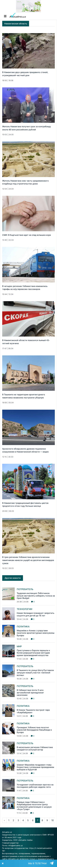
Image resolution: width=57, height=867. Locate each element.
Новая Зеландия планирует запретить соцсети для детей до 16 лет (35, 614)
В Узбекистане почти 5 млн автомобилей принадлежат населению (30, 692)
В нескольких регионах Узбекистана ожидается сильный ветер (35, 748)
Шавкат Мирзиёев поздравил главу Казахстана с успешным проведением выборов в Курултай (35, 767)
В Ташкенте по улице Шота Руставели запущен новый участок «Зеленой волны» (35, 672)
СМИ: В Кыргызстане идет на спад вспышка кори (26, 235)
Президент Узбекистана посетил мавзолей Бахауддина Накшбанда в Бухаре (34, 729)
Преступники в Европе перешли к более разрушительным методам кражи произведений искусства (33, 652)
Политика (23, 626)
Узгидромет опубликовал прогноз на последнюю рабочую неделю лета (35, 785)
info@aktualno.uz (15, 845)
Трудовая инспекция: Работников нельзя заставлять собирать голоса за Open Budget (36, 595)
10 (52, 820)
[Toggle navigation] (5, 16)
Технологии (24, 609)
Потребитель (25, 589)
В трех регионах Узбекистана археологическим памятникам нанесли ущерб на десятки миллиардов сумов (28, 560)
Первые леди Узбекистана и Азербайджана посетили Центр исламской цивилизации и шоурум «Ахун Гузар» (34, 806)
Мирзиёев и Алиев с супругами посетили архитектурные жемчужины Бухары (35, 633)
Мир (19, 646)
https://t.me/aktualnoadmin (40, 848)
